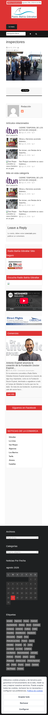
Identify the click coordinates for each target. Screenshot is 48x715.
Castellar (12, 464)
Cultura (27, 629)
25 (13, 598)
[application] (24, 301)
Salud (28, 665)
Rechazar (24, 703)
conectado (28, 233)
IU (24, 645)
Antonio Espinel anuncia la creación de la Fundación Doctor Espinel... (22, 365)
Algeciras (12, 449)
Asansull (34, 621)
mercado (34, 653)
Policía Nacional (33, 661)
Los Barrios (13, 452)
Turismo (20, 669)
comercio (19, 629)
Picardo (18, 657)
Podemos (10, 661)
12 (17, 588)
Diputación (31, 633)
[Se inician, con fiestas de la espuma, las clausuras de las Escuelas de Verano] (12, 154)
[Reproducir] (8, 309)
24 (8, 598)
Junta (30, 645)
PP (8, 665)
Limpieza (28, 649)
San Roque (13, 445)
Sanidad (35, 665)
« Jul (8, 606)
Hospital (18, 645)
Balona (21, 625)
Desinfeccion (20, 633)
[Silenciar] (38, 309)
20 (22, 593)
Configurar (24, 709)
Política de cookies (35, 691)
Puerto (20, 665)
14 (26, 588)
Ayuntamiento (12, 625)
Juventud (10, 649)
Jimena (12, 460)
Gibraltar (12, 437)
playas (25, 657)
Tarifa (11, 456)
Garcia (31, 641)
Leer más (10, 394)
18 (13, 593)
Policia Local (20, 661)
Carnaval (36, 625)
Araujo (26, 621)
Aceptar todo (24, 697)
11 (13, 588)
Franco (24, 641)
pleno (32, 657)
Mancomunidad (23, 653)
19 (17, 593)
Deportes (10, 633)
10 (8, 588)
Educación (10, 637)
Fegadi (19, 637)
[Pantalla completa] (41, 309)
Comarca (10, 629)
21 (26, 593)
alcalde (9, 621)
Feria (26, 637)
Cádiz (35, 629)
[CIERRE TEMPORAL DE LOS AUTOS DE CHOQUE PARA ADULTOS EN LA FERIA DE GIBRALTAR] (12, 131)
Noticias (10, 657)
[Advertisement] (24, 497)
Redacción (10, 50)
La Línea (12, 441)
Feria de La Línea (13, 641)
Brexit (29, 625)
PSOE (14, 665)
